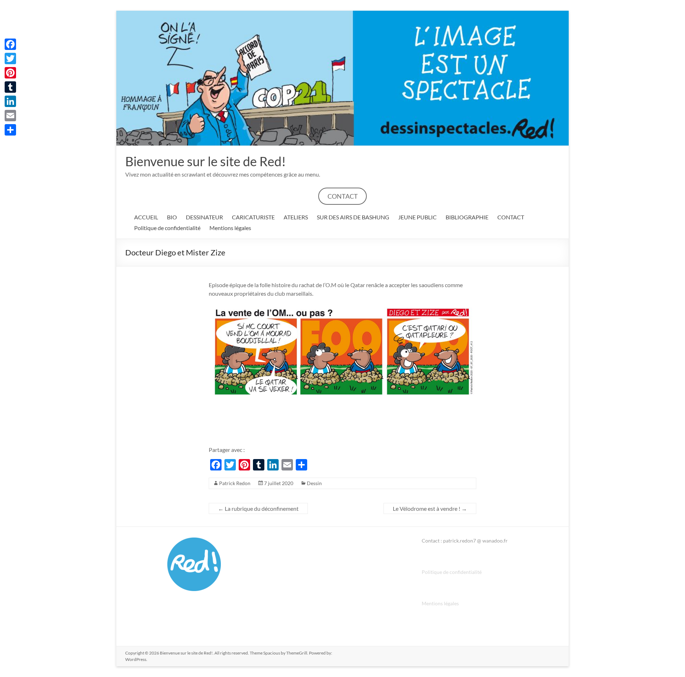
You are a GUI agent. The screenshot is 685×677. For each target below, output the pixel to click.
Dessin (314, 483)
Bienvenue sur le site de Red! (205, 161)
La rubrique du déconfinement (258, 508)
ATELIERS (296, 217)
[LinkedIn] (10, 101)
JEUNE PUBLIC (417, 217)
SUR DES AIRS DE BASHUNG (353, 217)
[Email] (10, 115)
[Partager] (10, 130)
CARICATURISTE (253, 217)
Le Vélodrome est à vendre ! (430, 508)
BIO (172, 217)
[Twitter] (10, 58)
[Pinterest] (10, 73)
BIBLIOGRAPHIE (467, 217)
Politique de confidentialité (167, 227)
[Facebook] (10, 44)
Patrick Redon (234, 483)
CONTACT (343, 196)
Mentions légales (230, 227)
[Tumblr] (10, 87)
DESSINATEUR (204, 217)
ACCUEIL (146, 217)
